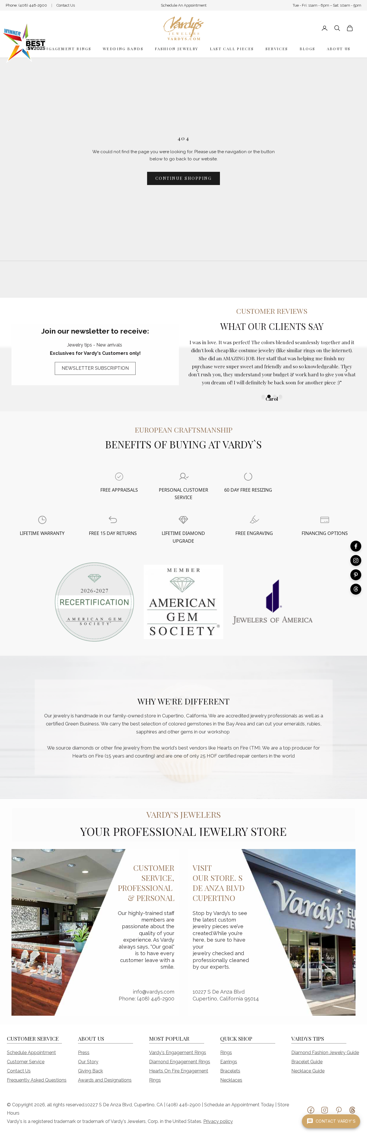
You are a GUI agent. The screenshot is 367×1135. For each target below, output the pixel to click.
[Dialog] (119, 477)
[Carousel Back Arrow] (197, 370)
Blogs (307, 48)
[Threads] (355, 589)
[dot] (263, 396)
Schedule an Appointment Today (239, 1104)
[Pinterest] (355, 574)
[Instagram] (355, 560)
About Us (339, 48)
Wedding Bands (123, 48)
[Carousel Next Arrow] (346, 370)
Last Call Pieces (232, 48)
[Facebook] (355, 546)
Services (277, 48)
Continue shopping (183, 178)
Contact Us (65, 5)
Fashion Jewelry (176, 48)
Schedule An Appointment (183, 5)
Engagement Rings (66, 48)
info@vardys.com (153, 992)
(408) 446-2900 (32, 5)
